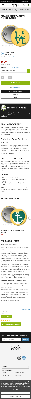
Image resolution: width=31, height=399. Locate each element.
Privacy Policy (25, 386)
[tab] (6, 316)
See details (4, 117)
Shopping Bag (5, 375)
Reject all (15, 393)
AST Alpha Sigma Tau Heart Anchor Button (12, 231)
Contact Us (4, 372)
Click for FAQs (8, 54)
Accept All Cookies (15, 396)
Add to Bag (16, 83)
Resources (18, 375)
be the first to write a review (11, 324)
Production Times (19, 372)
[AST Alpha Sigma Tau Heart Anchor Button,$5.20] (14, 216)
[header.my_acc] (24, 5)
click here (16, 300)
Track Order (4, 378)
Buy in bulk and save (13, 67)
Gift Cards (18, 378)
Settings (15, 389)
